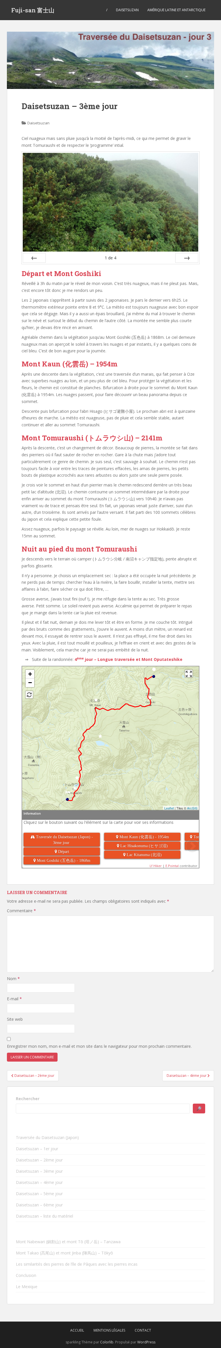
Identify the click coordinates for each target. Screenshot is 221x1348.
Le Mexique (26, 1286)
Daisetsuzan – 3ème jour (39, 1171)
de (110, 258)
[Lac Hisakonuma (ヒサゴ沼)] (100, 737)
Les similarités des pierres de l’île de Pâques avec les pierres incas (77, 1264)
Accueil (77, 1330)
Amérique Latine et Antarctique (176, 9)
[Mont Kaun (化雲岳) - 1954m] (96, 701)
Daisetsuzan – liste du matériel (44, 1216)
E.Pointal (172, 866)
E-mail (14, 998)
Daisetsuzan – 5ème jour (39, 1193)
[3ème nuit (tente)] (67, 793)
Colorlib (106, 1342)
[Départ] (154, 670)
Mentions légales (109, 1330)
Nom (13, 978)
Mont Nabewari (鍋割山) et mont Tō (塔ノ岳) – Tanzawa (68, 1241)
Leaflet (169, 808)
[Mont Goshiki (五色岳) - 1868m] (150, 699)
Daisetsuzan (127, 9)
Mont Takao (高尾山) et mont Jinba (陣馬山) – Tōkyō (64, 1253)
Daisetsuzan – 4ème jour (39, 1182)
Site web (15, 1019)
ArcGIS (192, 808)
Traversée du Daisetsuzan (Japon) (47, 1137)
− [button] (30, 682)
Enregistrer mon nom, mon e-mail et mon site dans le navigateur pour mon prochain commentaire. (99, 1046)
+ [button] (30, 674)
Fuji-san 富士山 (32, 10)
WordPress (146, 1342)
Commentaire (21, 910)
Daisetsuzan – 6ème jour (39, 1205)
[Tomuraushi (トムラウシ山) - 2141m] (75, 790)
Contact (143, 1330)
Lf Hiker (156, 866)
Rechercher (27, 1098)
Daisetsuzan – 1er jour (37, 1148)
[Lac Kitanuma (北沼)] (77, 779)
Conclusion (26, 1275)
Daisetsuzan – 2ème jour (39, 1160)
